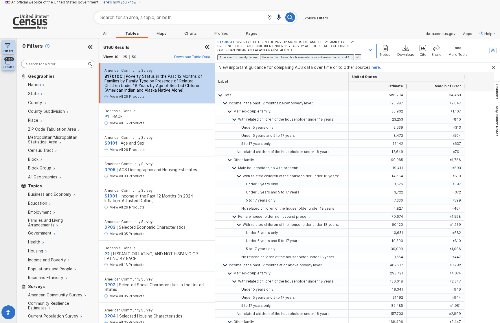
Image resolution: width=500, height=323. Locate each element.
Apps (467, 33)
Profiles (221, 33)
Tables (132, 33)
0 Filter (32, 46)
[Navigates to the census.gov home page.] (24, 26)
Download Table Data (192, 57)
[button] (269, 17)
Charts (190, 33)
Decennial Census (119, 111)
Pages (251, 33)
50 (134, 57)
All (105, 33)
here (376, 67)
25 (125, 57)
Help (488, 33)
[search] (57, 64)
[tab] (497, 91)
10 (116, 57)
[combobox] (195, 17)
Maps (161, 33)
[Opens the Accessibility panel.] (8, 313)
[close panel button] (207, 47)
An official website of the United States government (54, 2)
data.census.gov (440, 33)
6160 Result (116, 47)
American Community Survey (128, 71)
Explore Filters (315, 18)
